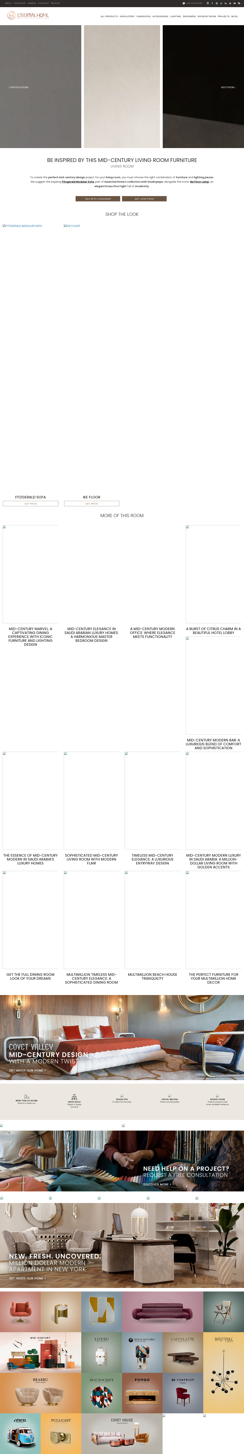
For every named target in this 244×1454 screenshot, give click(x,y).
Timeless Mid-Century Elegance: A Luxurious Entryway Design (152, 859)
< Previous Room (18, 87)
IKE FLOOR (91, 497)
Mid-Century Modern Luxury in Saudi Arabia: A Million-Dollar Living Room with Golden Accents (213, 861)
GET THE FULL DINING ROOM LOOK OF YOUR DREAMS (30, 976)
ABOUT (8, 3)
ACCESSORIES (160, 16)
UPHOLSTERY (127, 16)
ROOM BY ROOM (207, 16)
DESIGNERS (189, 16)
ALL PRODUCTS (109, 16)
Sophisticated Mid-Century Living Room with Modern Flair (91, 859)
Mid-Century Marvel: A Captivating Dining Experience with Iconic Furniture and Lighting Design (30, 636)
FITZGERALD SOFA (30, 497)
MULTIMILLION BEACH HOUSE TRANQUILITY (152, 976)
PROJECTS (224, 16)
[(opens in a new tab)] (30, 357)
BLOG (234, 16)
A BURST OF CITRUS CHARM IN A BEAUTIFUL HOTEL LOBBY (213, 630)
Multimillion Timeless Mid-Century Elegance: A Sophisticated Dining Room (91, 978)
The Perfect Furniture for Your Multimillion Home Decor (213, 978)
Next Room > (228, 87)
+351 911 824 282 (194, 3)
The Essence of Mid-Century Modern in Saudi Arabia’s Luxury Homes (30, 859)
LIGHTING (175, 16)
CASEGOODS (143, 16)
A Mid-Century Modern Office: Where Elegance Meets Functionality (152, 632)
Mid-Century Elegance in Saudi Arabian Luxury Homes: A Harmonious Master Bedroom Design (91, 634)
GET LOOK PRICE (144, 198)
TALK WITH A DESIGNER (98, 198)
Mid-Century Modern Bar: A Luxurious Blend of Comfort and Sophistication (213, 744)
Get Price (31, 503)
